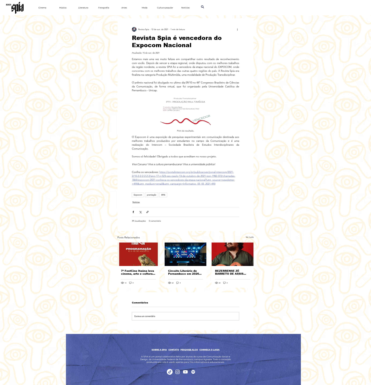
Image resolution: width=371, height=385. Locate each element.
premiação (151, 195)
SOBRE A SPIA (159, 349)
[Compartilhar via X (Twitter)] (140, 212)
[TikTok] (170, 372)
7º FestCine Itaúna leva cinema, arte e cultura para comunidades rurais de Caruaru (137, 272)
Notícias (136, 202)
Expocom (138, 195)
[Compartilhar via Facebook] (133, 212)
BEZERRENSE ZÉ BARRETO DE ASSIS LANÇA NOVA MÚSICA (231, 272)
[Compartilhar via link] (147, 212)
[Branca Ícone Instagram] (177, 372)
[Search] (202, 6)
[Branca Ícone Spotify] (193, 372)
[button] (173, 349)
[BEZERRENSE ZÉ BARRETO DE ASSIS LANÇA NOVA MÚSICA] (232, 254)
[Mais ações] (237, 29)
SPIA (163, 195)
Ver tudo (250, 237)
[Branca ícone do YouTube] (185, 372)
